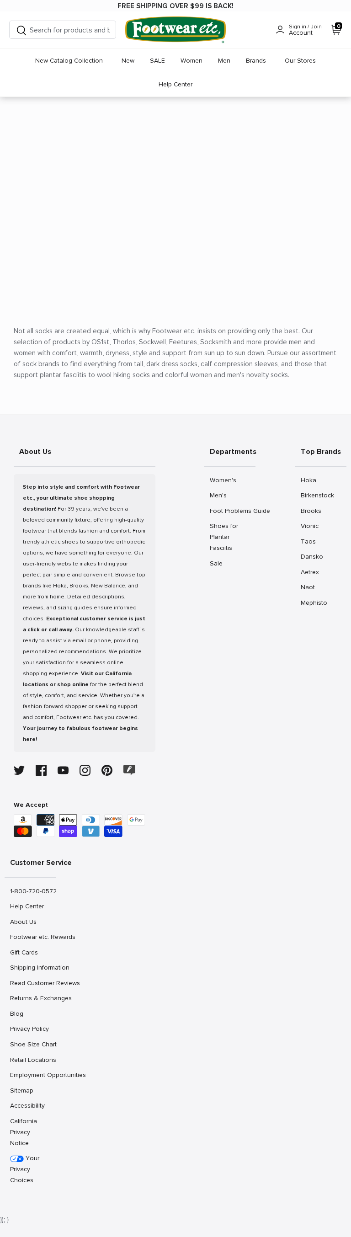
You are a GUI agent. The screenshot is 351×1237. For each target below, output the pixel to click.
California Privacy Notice (23, 1132)
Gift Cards (24, 952)
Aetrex (310, 572)
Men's (219, 495)
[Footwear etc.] (175, 29)
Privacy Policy (29, 1028)
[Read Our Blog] (129, 770)
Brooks (310, 511)
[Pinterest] (106, 770)
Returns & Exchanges (33, 998)
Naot (310, 587)
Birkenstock (317, 495)
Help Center (175, 84)
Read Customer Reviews (33, 983)
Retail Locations (33, 1060)
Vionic (310, 526)
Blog (20, 1013)
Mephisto (313, 602)
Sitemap (21, 1090)
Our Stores (300, 60)
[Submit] (21, 30)
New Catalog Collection (69, 60)
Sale (219, 563)
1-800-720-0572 (33, 891)
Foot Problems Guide (232, 511)
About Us (23, 921)
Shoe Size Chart (33, 1044)
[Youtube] (63, 770)
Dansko (311, 556)
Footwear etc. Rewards (33, 937)
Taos (310, 541)
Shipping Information (33, 967)
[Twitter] (19, 770)
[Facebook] (41, 770)
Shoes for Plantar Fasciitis (223, 537)
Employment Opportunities (33, 1075)
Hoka (310, 480)
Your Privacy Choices (24, 1169)
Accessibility (27, 1105)
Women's (222, 480)
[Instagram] (85, 770)
